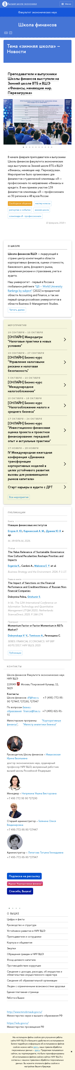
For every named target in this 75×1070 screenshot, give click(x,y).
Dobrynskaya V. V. (18, 635)
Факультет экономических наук (37, 12)
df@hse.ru (33, 697)
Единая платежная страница (23, 992)
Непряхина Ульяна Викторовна (39, 793)
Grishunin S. (34, 596)
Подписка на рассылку (24, 876)
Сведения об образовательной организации (32, 980)
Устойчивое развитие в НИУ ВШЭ (26, 930)
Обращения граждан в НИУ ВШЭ (25, 954)
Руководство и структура (21, 925)
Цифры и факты (16, 919)
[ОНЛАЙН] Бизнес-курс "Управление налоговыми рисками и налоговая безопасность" (26, 364)
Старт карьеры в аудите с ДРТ (30, 487)
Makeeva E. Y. (42, 565)
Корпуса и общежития (19, 942)
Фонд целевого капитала (21, 959)
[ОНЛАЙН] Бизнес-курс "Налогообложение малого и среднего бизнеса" (28, 407)
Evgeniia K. (14, 565)
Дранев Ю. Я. (53, 531)
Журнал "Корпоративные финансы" (25, 883)
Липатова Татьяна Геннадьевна (45, 852)
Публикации (16, 512)
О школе (14, 246)
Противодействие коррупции (24, 965)
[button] (6, 122)
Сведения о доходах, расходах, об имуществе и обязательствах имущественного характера (34, 973)
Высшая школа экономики (22, 3)
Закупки (11, 948)
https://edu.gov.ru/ (18, 1023)
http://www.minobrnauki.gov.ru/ (24, 1012)
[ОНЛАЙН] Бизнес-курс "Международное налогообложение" (25, 386)
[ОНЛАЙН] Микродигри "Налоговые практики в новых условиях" (29, 341)
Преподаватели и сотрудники (24, 936)
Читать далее (17, 309)
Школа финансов (37, 24)
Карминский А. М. (34, 531)
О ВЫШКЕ (13, 913)
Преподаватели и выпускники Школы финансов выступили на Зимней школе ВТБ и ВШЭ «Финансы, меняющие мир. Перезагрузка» (33, 83)
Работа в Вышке (15, 997)
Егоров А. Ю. (15, 531)
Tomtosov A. (36, 635)
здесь (35, 1047)
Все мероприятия (18, 497)
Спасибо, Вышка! (20, 891)
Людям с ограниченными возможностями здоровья (36, 986)
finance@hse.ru (31, 711)
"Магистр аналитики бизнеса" (40, 724)
